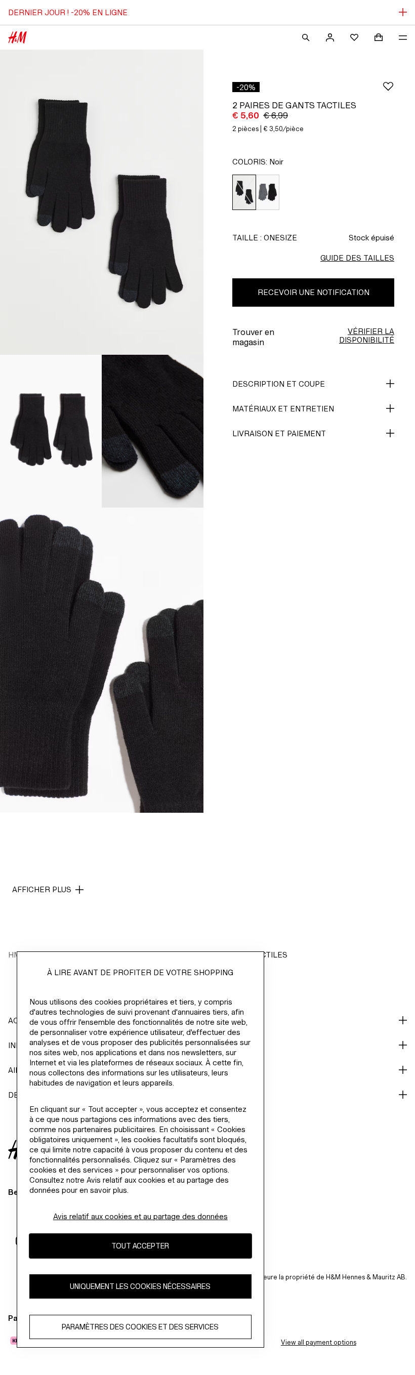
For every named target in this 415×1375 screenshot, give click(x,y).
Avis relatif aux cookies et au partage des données (140, 1216)
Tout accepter (140, 1245)
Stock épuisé (371, 237)
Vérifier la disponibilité (366, 335)
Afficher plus (41, 889)
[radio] (244, 193)
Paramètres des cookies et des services (140, 1326)
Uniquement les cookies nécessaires (140, 1286)
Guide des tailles (357, 258)
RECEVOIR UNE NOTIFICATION (313, 292)
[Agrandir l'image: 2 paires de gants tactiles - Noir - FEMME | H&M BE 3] (152, 431)
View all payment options (318, 1342)
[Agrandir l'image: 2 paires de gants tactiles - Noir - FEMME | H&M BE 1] (101, 202)
